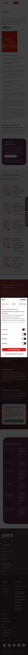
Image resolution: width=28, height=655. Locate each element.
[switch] (24, 334)
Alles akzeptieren (14, 349)
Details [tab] (14, 304)
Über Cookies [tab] (22, 304)
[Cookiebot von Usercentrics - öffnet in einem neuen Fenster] (20, 300)
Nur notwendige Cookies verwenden (14, 353)
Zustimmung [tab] (5, 304)
